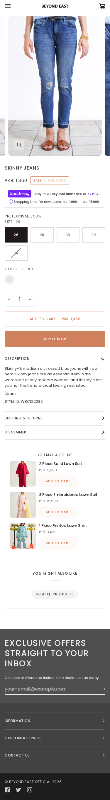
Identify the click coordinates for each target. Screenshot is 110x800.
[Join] (97, 689)
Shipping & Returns (24, 418)
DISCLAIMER (15, 432)
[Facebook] (7, 789)
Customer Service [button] (23, 737)
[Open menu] (13, 6)
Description (17, 358)
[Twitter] (18, 789)
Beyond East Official (30, 781)
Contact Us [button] (17, 755)
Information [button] (18, 720)
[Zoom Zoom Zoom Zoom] (55, 86)
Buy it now (55, 339)
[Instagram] (29, 789)
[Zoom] (19, 145)
